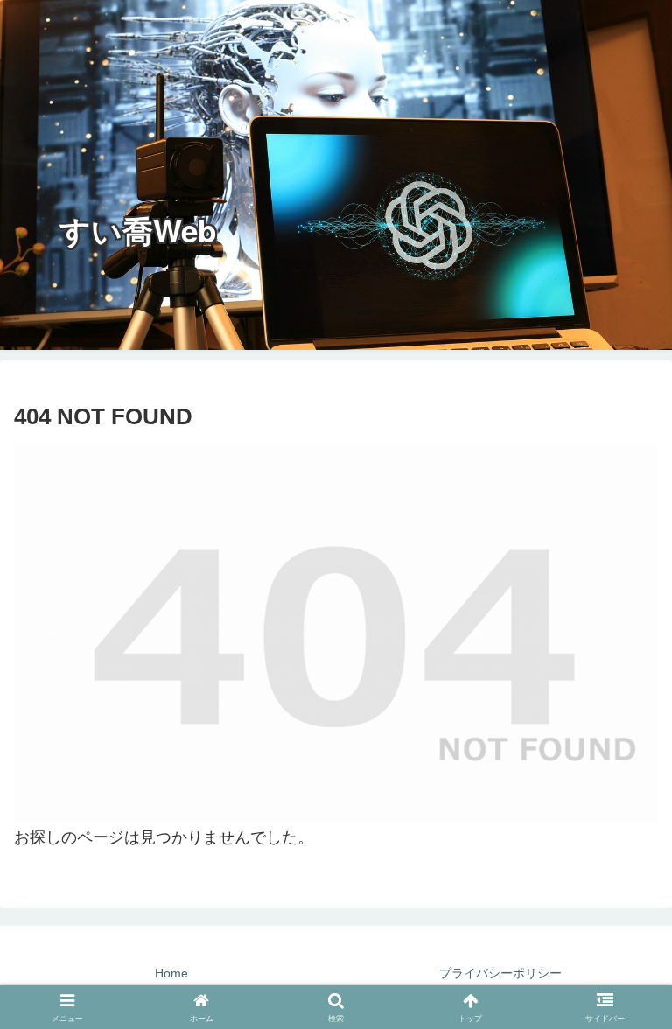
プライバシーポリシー (500, 973)
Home (171, 973)
